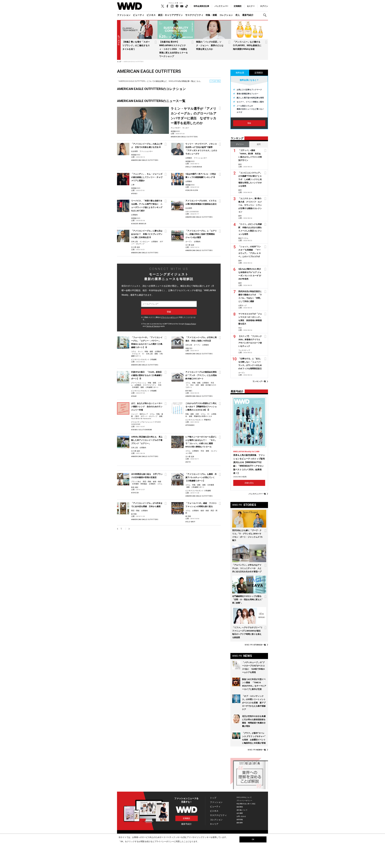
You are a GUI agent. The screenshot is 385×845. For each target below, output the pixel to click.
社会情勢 (134, 151)
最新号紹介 (248, 15)
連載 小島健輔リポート (149, 387)
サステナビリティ (194, 15)
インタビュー (144, 242)
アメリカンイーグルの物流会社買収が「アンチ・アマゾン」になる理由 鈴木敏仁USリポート (202, 375)
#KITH (188, 462)
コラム (133, 351)
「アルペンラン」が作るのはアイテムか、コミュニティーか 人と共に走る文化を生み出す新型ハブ (247, 568)
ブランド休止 (136, 482)
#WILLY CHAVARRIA (193, 167)
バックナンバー (221, 6)
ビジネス (151, 15)
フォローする (216, 81)
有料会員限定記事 (201, 6)
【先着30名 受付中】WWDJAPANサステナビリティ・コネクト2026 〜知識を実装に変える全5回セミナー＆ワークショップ (173, 49)
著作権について (242, 810)
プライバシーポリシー (169, 317)
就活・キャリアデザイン (170, 15)
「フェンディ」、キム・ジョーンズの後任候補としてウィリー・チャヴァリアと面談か (146, 177)
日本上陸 (134, 242)
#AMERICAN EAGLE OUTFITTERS (184, 137)
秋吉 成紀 (134, 487)
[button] (265, 15)
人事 (132, 185)
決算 (197, 385)
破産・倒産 (157, 482)
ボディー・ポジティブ (149, 416)
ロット (140, 351)
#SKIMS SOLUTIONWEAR (141, 430)
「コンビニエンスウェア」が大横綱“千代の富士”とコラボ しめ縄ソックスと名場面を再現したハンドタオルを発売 (250, 179)
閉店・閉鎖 (147, 482)
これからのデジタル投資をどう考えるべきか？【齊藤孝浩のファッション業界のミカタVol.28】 (201, 406)
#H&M (133, 396)
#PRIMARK (189, 425)
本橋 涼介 (188, 348)
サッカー (185, 128)
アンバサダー (176, 128)
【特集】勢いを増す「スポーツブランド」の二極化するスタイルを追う (136, 45)
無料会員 (240, 72)
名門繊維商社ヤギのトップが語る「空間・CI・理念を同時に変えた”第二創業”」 (247, 599)
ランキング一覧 (259, 381)
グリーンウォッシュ (138, 383)
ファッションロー (146, 151)
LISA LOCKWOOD (192, 212)
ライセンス (136, 354)
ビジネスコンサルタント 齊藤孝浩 (198, 420)
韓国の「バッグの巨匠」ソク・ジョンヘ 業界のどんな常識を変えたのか (209, 45)
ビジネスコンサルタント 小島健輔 (143, 359)
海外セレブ (144, 414)
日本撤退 (135, 387)
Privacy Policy (190, 324)
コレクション (226, 15)
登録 (249, 123)
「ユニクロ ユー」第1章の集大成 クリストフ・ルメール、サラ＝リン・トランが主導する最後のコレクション (250, 205)
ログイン (264, 6)
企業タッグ (242, 305)
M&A (192, 385)
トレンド (134, 414)
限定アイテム (243, 238)
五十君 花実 (135, 247)
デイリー (240, 144)
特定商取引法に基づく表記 (246, 804)
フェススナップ (244, 350)
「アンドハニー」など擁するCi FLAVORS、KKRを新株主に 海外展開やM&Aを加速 (248, 45)
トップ (213, 798)
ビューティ (138, 15)
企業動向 (188, 158)
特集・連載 (211, 15)
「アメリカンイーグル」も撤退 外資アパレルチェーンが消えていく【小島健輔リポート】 (201, 477)
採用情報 (240, 819)
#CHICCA (135, 493)
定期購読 (238, 6)
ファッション (124, 15)
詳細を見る (249, 483)
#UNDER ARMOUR (138, 224)
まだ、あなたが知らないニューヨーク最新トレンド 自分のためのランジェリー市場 (146, 406)
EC (143, 354)
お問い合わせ (241, 816)
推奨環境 (240, 807)
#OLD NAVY (190, 522)
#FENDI (134, 194)
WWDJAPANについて (244, 797)
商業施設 (143, 484)
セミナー (251, 6)
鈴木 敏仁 (188, 391)
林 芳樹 (134, 514)
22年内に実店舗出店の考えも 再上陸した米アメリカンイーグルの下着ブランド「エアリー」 (147, 440)
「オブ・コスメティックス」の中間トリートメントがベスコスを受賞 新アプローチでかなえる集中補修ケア (254, 702)
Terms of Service (153, 326)
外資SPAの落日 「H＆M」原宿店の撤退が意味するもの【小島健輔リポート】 (146, 375)
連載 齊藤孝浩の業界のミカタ (200, 416)
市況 (159, 385)
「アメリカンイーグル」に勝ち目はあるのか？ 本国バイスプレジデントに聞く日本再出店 (146, 234)
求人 (237, 15)
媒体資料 (240, 822)
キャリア (214, 824)
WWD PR (255, 645)
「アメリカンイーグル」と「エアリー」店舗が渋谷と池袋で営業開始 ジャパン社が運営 (201, 234)
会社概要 (240, 813)
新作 (240, 164)
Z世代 (137, 416)
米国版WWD (175, 131)
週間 (259, 144)
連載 (204, 485)
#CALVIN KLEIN (191, 190)
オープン (188, 242)
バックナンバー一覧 (257, 494)
